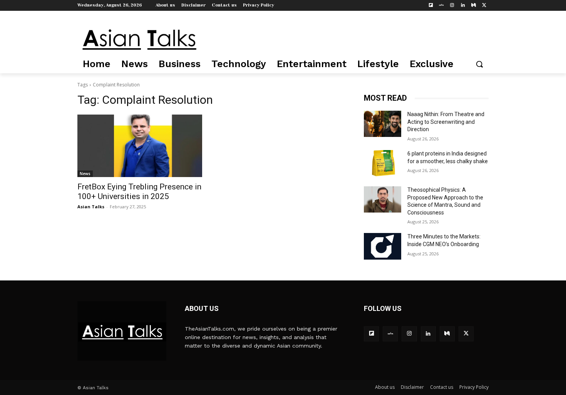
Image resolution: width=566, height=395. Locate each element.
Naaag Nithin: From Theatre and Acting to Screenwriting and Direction (445, 121)
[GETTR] (441, 5)
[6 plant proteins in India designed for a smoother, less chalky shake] (382, 163)
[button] (479, 64)
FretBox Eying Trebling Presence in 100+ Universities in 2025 (139, 191)
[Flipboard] (430, 5)
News (85, 173)
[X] (484, 5)
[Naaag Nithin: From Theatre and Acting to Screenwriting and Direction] (382, 124)
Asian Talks (90, 206)
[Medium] (473, 5)
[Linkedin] (463, 5)
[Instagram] (452, 5)
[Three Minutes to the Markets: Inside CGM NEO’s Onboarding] (382, 246)
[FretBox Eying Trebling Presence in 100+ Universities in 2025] (139, 146)
